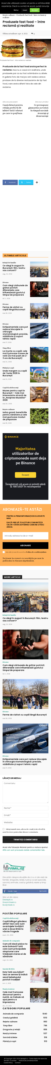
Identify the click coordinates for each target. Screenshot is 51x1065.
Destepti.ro (8, 899)
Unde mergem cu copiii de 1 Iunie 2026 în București (15, 373)
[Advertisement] (25, 147)
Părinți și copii (8, 368)
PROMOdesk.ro (9, 893)
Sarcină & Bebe (9, 969)
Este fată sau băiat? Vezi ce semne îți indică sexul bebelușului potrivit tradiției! (15, 976)
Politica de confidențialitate (36, 552)
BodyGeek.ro (9, 905)
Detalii (25, 10)
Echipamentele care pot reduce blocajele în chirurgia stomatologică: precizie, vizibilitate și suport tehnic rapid (15, 333)
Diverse (5, 282)
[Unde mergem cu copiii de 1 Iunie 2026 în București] (39, 374)
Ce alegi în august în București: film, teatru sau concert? (14, 268)
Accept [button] (35, 10)
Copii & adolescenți (10, 387)
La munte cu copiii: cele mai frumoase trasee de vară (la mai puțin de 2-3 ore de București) (15, 354)
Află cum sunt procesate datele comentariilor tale (23, 850)
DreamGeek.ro (9, 902)
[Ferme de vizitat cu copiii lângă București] (39, 311)
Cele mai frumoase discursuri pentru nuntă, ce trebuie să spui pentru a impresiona (13, 997)
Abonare (25, 545)
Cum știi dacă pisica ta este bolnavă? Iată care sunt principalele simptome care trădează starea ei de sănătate (15, 950)
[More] (37, 182)
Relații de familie (9, 262)
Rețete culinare (9, 15)
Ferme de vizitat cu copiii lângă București (14, 308)
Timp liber (7, 348)
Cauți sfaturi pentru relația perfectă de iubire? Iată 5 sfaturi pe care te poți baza (13, 109)
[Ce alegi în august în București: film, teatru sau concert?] (39, 269)
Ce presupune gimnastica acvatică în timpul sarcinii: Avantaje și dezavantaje (38, 110)
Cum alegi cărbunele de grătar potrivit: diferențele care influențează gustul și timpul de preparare (15, 290)
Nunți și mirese (9, 989)
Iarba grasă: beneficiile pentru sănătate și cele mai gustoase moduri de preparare (15, 416)
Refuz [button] (16, 10)
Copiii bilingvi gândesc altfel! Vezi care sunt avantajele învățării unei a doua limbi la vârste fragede (15, 926)
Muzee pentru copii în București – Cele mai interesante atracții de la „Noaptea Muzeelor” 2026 (14, 395)
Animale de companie (11, 941)
